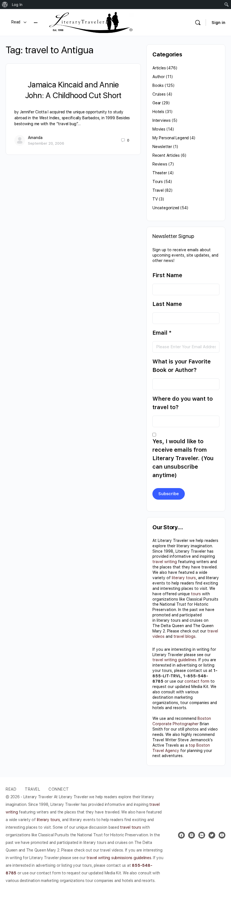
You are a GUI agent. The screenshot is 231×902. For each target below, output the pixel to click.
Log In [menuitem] (17, 4)
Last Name (167, 304)
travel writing (164, 561)
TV (155, 199)
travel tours (130, 827)
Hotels (158, 111)
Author (158, 76)
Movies (158, 129)
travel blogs (185, 636)
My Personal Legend (170, 138)
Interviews (161, 120)
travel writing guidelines (174, 660)
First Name (167, 275)
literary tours (184, 577)
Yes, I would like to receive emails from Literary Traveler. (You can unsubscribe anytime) (183, 458)
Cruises (159, 94)
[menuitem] (5, 4)
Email (162, 332)
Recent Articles (166, 155)
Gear (156, 103)
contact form (197, 681)
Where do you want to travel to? (182, 403)
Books (158, 85)
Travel (158, 190)
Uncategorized (165, 208)
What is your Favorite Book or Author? (181, 365)
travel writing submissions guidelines (118, 857)
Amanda (35, 137)
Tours (157, 181)
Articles (159, 68)
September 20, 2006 (46, 143)
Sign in (218, 22)
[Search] (197, 22)
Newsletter (162, 146)
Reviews (159, 164)
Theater (159, 173)
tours (196, 594)
